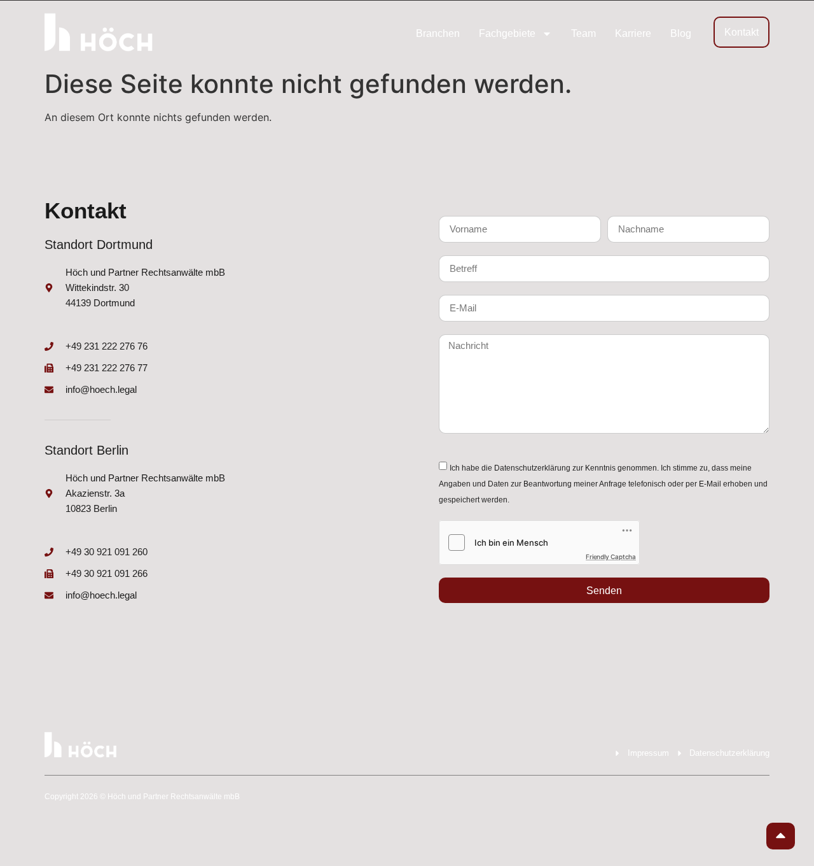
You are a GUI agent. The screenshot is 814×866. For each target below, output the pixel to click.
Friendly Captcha (611, 556)
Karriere (633, 33)
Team (583, 33)
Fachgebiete (507, 33)
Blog (680, 33)
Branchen (438, 33)
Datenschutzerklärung (532, 468)
